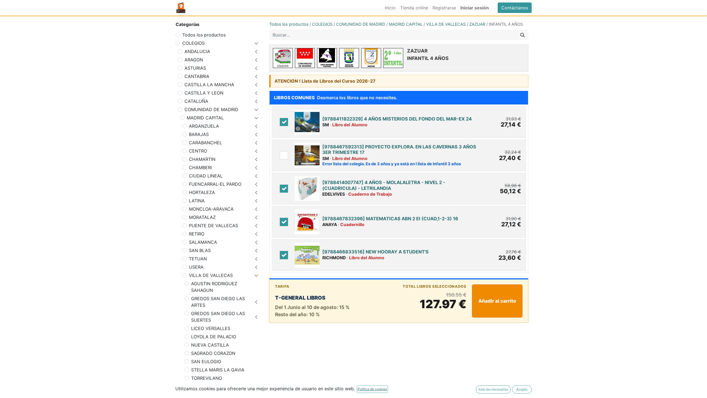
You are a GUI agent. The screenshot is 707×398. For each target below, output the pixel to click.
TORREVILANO (206, 378)
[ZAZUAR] (371, 58)
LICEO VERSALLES (210, 328)
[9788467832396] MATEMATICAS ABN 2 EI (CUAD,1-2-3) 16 (390, 218)
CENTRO (198, 151)
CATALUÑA (196, 101)
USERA (196, 267)
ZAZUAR (477, 24)
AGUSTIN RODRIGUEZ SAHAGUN (214, 287)
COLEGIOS (193, 43)
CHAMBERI (200, 167)
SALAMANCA (203, 242)
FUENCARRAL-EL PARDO (215, 184)
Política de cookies (372, 389)
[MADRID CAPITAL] (327, 58)
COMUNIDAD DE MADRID (211, 109)
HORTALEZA (202, 192)
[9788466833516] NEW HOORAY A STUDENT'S (375, 252)
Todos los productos (204, 35)
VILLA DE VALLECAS (211, 275)
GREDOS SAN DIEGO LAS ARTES (218, 302)
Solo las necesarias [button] (493, 389)
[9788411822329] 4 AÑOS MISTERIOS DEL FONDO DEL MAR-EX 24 (397, 119)
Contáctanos (514, 8)
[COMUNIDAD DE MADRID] (305, 58)
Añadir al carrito (497, 301)
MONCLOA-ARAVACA (211, 209)
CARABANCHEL (205, 142)
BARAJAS (199, 134)
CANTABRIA (196, 76)
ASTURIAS (195, 68)
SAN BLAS (200, 250)
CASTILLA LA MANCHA (209, 84)
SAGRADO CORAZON (213, 353)
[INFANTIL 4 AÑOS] (393, 58)
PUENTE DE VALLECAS (213, 225)
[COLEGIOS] (283, 58)
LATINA (197, 200)
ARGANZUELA (204, 126)
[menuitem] (390, 7)
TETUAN (198, 258)
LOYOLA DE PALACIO (213, 336)
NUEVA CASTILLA (210, 345)
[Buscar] (522, 35)
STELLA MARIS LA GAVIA (217, 370)
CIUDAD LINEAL (206, 176)
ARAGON (193, 59)
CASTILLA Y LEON (203, 93)
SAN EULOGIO (206, 361)
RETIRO (196, 234)
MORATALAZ (202, 217)
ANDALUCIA (197, 51)
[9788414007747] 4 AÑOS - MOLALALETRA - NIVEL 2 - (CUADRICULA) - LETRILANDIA (383, 185)
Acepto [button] (521, 389)
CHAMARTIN (202, 159)
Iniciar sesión (474, 8)
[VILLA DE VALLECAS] (349, 58)
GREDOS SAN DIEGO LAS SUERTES (218, 317)
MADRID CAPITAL (205, 118)
